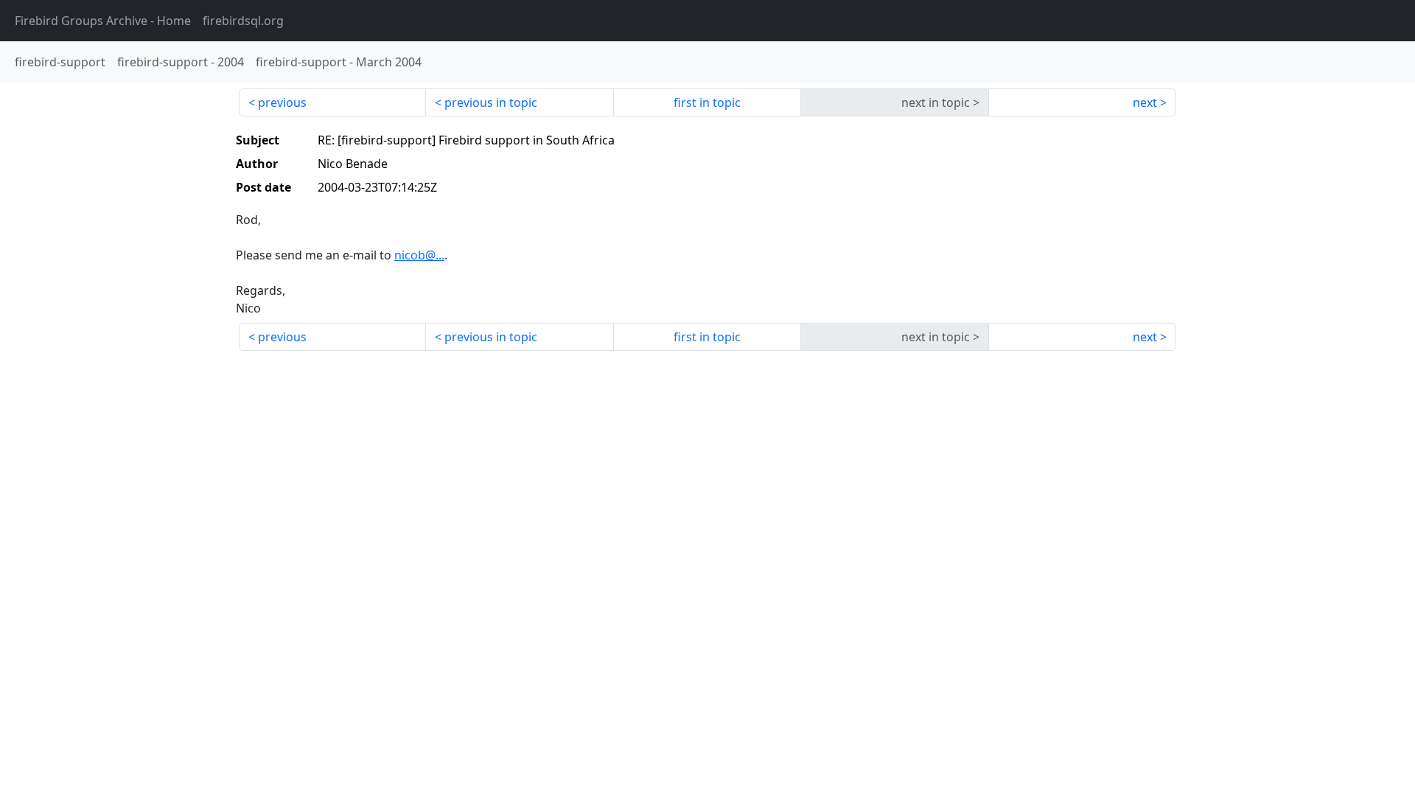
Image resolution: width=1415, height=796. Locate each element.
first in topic (707, 102)
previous (282, 102)
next (1145, 102)
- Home (103, 21)
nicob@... (419, 255)
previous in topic (490, 102)
